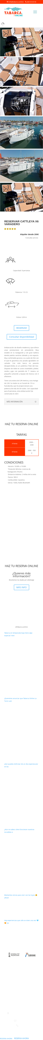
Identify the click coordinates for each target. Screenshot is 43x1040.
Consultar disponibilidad (21, 336)
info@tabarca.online (16, 2)
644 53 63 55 (31, 2)
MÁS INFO (21, 587)
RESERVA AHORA (6, 1038)
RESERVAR (21, 327)
